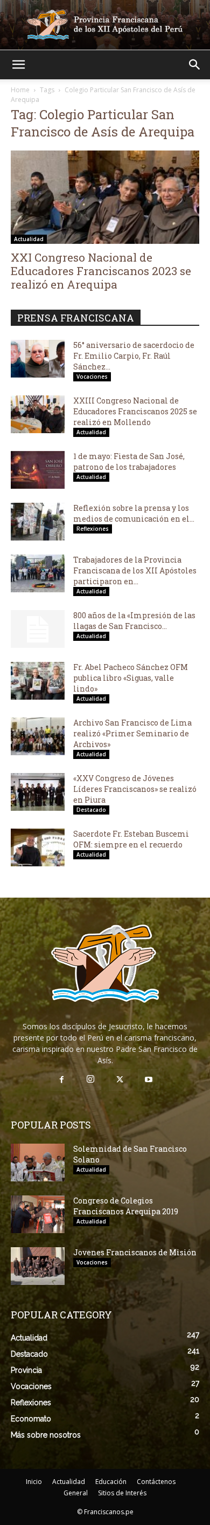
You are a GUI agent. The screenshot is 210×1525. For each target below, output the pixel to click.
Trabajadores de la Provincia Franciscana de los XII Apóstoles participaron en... (135, 570)
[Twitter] (119, 1080)
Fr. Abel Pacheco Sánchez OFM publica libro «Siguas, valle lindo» (130, 678)
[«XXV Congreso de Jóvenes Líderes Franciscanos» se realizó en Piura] (38, 792)
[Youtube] (148, 1080)
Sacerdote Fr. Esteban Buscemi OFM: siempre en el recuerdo (131, 839)
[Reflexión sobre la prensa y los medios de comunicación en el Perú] (38, 522)
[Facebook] (61, 1080)
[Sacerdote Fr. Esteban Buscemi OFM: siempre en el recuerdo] (38, 847)
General (76, 1492)
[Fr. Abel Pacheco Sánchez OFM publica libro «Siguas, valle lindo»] (38, 681)
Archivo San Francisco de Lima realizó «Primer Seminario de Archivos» (132, 733)
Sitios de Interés (122, 1492)
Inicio (34, 1481)
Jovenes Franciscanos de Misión (135, 1252)
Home (20, 89)
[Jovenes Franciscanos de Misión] (38, 1266)
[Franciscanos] (105, 24)
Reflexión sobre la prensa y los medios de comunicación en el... (133, 513)
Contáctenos (156, 1481)
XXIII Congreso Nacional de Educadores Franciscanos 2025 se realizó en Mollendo (135, 411)
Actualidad (29, 239)
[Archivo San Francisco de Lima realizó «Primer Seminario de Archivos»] (38, 736)
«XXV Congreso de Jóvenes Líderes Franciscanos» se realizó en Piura (135, 789)
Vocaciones (92, 376)
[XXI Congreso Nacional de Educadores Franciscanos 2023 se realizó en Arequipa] (105, 197)
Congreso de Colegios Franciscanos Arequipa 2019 (125, 1205)
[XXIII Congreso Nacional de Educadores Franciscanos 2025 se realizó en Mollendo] (38, 414)
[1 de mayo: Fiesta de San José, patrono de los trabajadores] (38, 470)
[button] (18, 64)
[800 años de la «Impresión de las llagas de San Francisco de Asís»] (38, 629)
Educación (111, 1481)
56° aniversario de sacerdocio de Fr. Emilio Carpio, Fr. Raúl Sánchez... (133, 356)
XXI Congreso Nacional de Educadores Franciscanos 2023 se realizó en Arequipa (101, 271)
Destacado (91, 809)
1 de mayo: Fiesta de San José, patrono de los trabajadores (129, 461)
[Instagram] (90, 1079)
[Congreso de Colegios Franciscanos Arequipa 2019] (38, 1214)
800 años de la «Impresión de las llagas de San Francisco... (134, 620)
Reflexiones (92, 528)
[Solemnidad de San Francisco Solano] (38, 1162)
